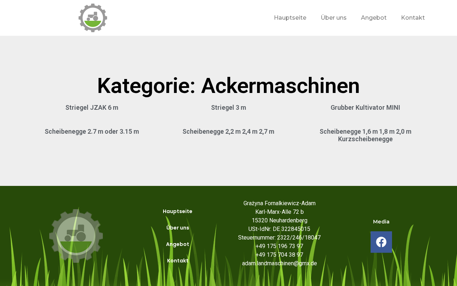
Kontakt (413, 17)
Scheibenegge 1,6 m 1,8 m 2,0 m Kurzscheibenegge (365, 135)
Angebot (374, 17)
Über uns (334, 17)
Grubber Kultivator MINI (365, 107)
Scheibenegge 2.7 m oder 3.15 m (92, 131)
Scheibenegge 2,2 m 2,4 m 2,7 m (228, 131)
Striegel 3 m (228, 107)
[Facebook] (381, 242)
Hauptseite (290, 17)
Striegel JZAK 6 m (91, 107)
